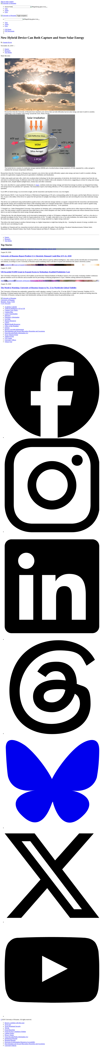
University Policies (10, 1045)
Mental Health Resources (12, 324)
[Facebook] (52, 437)
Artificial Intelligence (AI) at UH (15, 308)
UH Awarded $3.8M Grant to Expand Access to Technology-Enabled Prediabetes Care (35, 272)
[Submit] (46, 7)
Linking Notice (9, 1033)
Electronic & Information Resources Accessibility (20, 1042)
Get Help (7, 319)
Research (7, 51)
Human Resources (10, 321)
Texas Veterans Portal (11, 335)
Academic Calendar (11, 307)
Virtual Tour (8, 342)
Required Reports (10, 1040)
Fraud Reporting (10, 1030)
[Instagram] (52, 532)
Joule (37, 185)
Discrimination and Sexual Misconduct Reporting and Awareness (25, 331)
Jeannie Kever (7, 42)
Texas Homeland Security (13, 1026)
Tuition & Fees (9, 336)
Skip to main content (7, 1)
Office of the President (12, 326)
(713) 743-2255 (5, 303)
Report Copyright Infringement (14, 329)
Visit (6, 9)
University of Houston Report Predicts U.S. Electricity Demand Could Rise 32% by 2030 (36, 256)
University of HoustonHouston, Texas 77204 (8, 301)
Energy (7, 49)
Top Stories (8, 52)
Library (7, 322)
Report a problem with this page (14, 1023)
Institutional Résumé (11, 1038)
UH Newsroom (9, 31)
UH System (8, 338)
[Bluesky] (52, 828)
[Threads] (52, 733)
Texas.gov (8, 1024)
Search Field (8, 7)
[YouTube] (52, 1016)
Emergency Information (12, 317)
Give (6, 12)
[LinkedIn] (52, 639)
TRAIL (7, 1028)
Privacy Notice (9, 1035)
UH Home (8, 29)
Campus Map (9, 312)
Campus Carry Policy (11, 310)
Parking (7, 328)
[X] (52, 922)
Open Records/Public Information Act (16, 333)
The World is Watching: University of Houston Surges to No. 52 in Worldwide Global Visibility (38, 288)
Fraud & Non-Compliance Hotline (15, 1031)
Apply (7, 10)
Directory (8, 315)
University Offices (10, 340)
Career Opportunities (11, 314)
